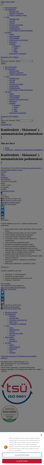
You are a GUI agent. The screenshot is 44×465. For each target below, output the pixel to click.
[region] (22, 448)
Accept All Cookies (22, 461)
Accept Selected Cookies (22, 455)
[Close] (41, 435)
